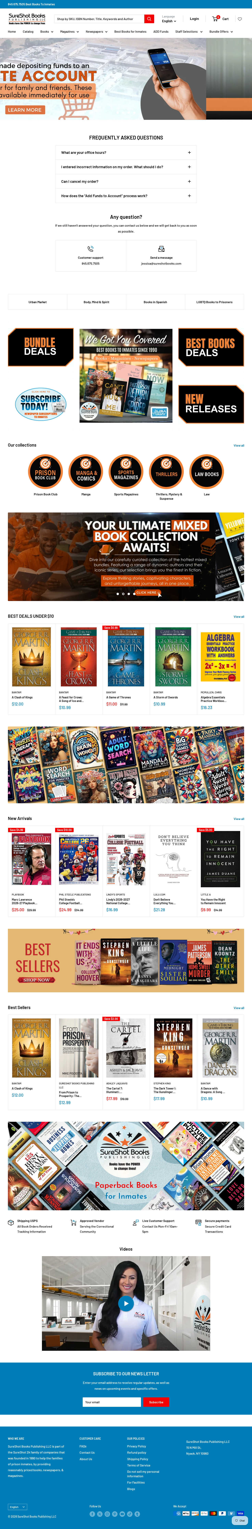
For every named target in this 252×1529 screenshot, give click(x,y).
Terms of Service (138, 1465)
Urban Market (38, 302)
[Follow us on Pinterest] (115, 1514)
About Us (86, 1459)
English (14, 1507)
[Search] (149, 19)
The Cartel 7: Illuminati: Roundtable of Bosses (115, 1090)
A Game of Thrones (118, 697)
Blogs (131, 1489)
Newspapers (94, 31)
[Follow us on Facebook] (92, 1514)
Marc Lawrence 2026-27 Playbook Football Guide (23, 901)
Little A (206, 894)
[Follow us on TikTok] (129, 1514)
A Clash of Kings (22, 697)
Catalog (28, 31)
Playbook (18, 894)
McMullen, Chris (211, 692)
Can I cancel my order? (79, 181)
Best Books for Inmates (130, 31)
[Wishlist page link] (240, 19)
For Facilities (136, 1482)
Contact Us (87, 1452)
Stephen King (162, 1083)
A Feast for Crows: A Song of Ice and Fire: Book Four (70, 699)
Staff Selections (186, 31)
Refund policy (136, 1452)
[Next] (244, 669)
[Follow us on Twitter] (100, 1514)
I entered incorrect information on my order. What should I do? (112, 166)
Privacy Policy (136, 1446)
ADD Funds (161, 31)
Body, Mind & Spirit (96, 302)
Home (12, 31)
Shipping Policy (137, 1459)
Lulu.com (159, 894)
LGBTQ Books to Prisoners (214, 302)
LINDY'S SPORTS (115, 894)
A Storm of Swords (166, 697)
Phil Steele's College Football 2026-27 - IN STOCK (71, 901)
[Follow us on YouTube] (122, 1514)
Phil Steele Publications (75, 894)
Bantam (16, 692)
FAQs (83, 1446)
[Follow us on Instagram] (107, 1514)
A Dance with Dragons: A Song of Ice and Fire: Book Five (213, 1090)
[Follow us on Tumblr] (137, 1514)
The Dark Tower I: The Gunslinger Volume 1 (165, 1090)
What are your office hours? (83, 152)
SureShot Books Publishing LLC (76, 1085)
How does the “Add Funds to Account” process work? (104, 195)
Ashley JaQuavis (117, 1083)
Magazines (67, 31)
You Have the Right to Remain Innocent (213, 901)
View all (239, 445)
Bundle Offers (219, 31)
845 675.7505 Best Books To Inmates (31, 4)
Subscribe (156, 1402)
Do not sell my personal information (143, 1474)
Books (44, 31)
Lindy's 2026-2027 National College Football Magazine (118, 901)
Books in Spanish (155, 302)
